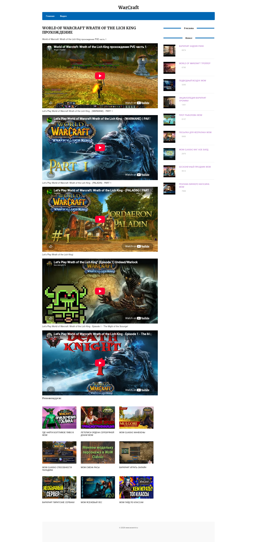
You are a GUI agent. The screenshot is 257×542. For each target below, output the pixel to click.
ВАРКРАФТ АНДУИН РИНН (191, 46)
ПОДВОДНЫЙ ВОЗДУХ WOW (192, 80)
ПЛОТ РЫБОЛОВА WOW (190, 115)
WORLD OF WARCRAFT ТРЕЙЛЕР (194, 63)
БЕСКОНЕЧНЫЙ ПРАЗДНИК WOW (195, 166)
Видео (63, 15)
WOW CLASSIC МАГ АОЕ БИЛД (193, 149)
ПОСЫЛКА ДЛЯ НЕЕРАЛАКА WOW (195, 132)
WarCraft (128, 7)
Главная (50, 15)
